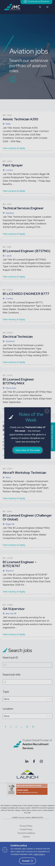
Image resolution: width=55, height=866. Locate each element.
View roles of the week (27, 450)
